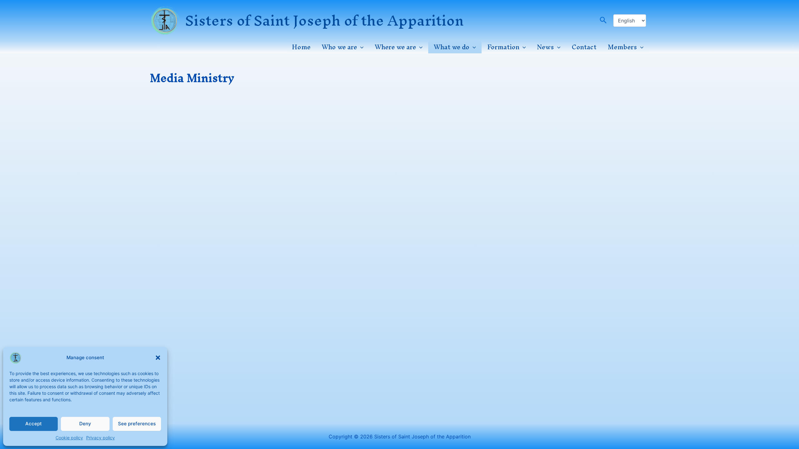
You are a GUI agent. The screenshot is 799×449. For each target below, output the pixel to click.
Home (301, 47)
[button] (158, 358)
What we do (451, 47)
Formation (503, 47)
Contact (584, 47)
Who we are (339, 47)
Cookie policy (69, 437)
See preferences (137, 424)
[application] (360, 47)
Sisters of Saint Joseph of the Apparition (324, 20)
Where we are (395, 47)
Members (622, 47)
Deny (85, 424)
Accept (33, 424)
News (545, 47)
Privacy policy (100, 437)
